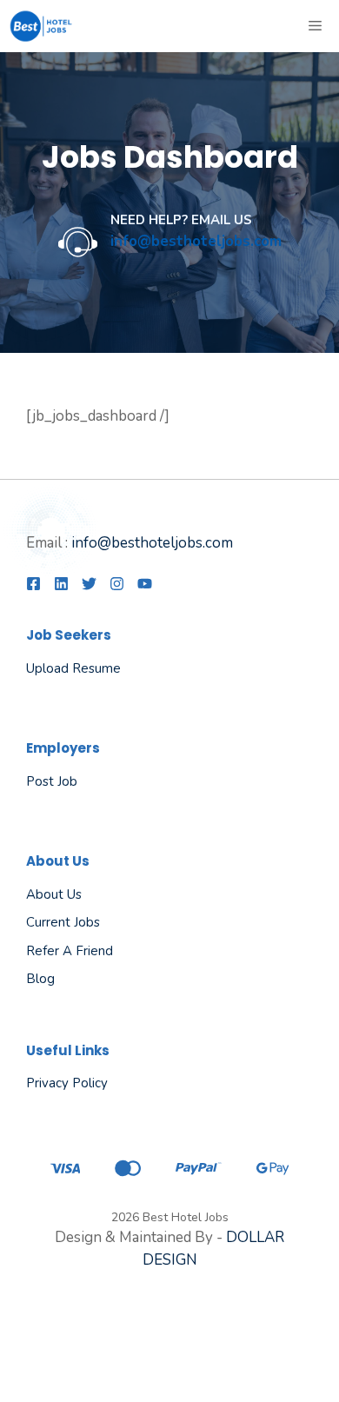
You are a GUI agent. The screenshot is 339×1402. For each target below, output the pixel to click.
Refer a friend (69, 951)
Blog (40, 978)
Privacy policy (67, 1083)
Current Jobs (63, 922)
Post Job (51, 781)
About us (54, 894)
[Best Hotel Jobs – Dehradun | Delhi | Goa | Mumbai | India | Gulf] (41, 26)
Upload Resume (73, 668)
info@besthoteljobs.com (152, 543)
